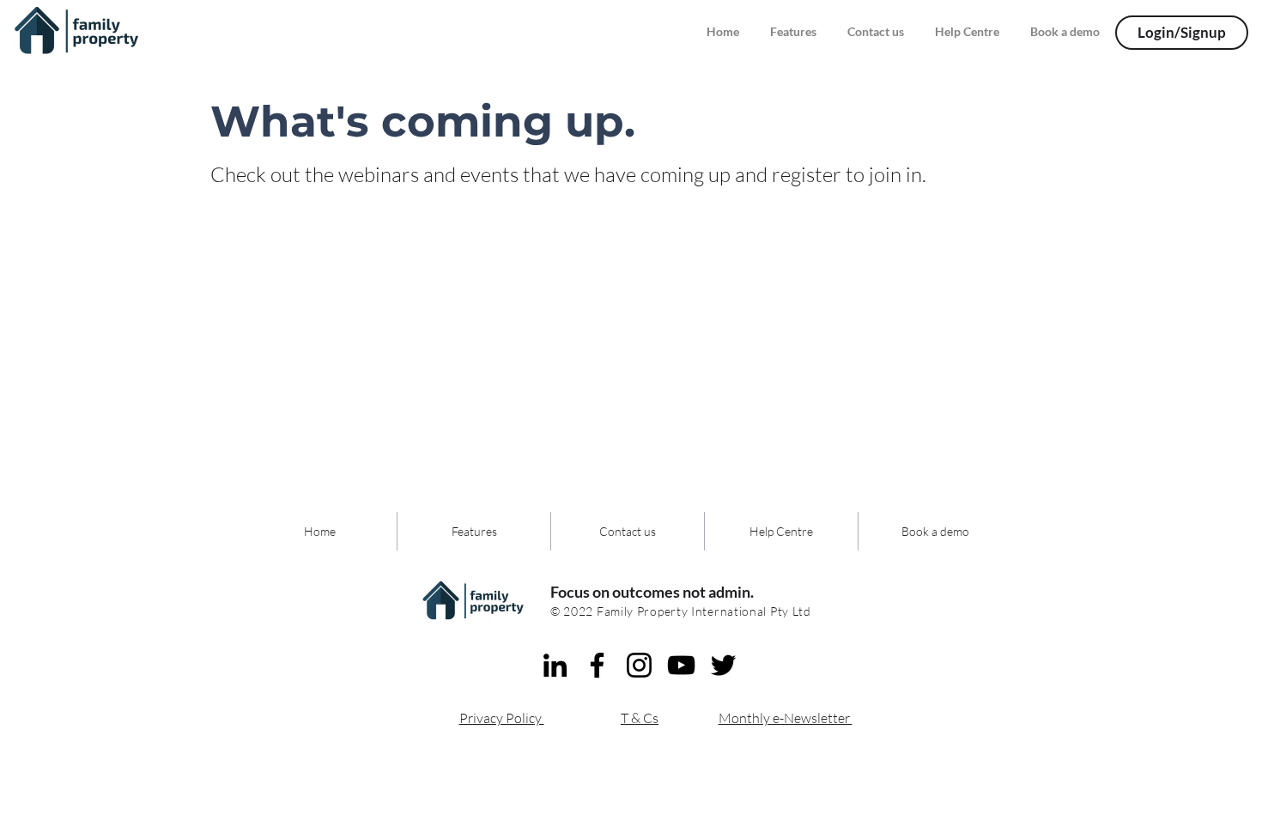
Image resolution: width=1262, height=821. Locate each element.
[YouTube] (681, 665)
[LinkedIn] (555, 665)
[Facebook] (597, 665)
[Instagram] (639, 665)
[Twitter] (723, 665)
